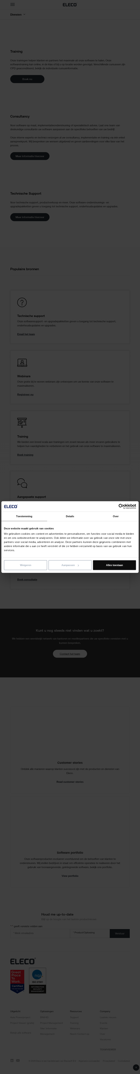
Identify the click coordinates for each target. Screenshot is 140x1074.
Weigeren (25, 565)
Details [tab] (70, 516)
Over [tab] (116, 516)
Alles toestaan (114, 565)
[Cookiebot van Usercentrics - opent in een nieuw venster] (121, 506)
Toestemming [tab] (24, 516)
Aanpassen (68, 565)
